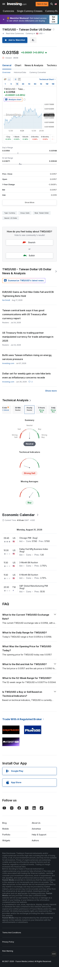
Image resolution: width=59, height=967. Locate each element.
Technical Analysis (15, 400)
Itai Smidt (6, 300)
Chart (18, 65)
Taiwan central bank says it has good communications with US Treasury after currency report (24, 314)
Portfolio (6, 834)
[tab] (17, 409)
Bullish (32, 255)
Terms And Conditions (11, 932)
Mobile (5, 829)
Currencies (8, 11)
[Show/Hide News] (19, 79)
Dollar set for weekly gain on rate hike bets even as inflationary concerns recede (26, 375)
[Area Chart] (9, 79)
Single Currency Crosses (29, 11)
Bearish (31, 242)
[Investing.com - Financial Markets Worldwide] (16, 4)
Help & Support (39, 834)
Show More (29, 202)
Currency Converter (38, 72)
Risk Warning (7, 951)
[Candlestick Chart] (5, 79)
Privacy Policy (8, 942)
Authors (35, 840)
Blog (4, 823)
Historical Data (20, 72)
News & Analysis (34, 65)
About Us (36, 823)
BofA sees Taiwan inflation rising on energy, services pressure (27, 357)
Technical (52, 65)
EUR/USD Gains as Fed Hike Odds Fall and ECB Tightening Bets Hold (28, 294)
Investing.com (8, 363)
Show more (51, 391)
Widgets (6, 840)
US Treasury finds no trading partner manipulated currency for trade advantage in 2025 (27, 336)
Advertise (36, 829)
